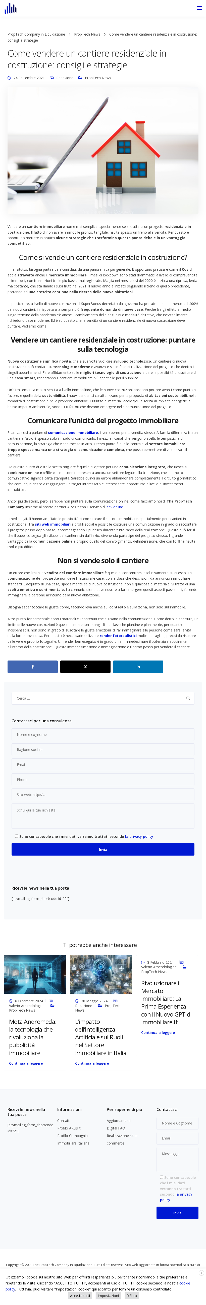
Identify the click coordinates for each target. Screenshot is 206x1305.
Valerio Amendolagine (26, 1005)
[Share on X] (85, 667)
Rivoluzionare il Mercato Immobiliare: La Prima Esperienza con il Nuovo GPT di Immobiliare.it (166, 1002)
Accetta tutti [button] (80, 1295)
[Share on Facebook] (33, 667)
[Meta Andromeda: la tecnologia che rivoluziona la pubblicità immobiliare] (35, 974)
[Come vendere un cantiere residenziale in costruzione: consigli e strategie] (103, 152)
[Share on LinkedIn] (138, 667)
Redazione (64, 77)
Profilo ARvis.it (69, 1128)
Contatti (63, 1120)
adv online (115, 507)
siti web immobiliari (53, 524)
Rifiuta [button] (132, 1295)
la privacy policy (139, 836)
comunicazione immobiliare (73, 432)
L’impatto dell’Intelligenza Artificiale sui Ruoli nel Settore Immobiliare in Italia (100, 1037)
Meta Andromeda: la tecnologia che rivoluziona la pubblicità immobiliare (33, 1037)
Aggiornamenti (119, 1120)
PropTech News (98, 77)
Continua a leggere (26, 1063)
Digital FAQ (116, 1128)
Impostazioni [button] (108, 1295)
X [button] (201, 1273)
